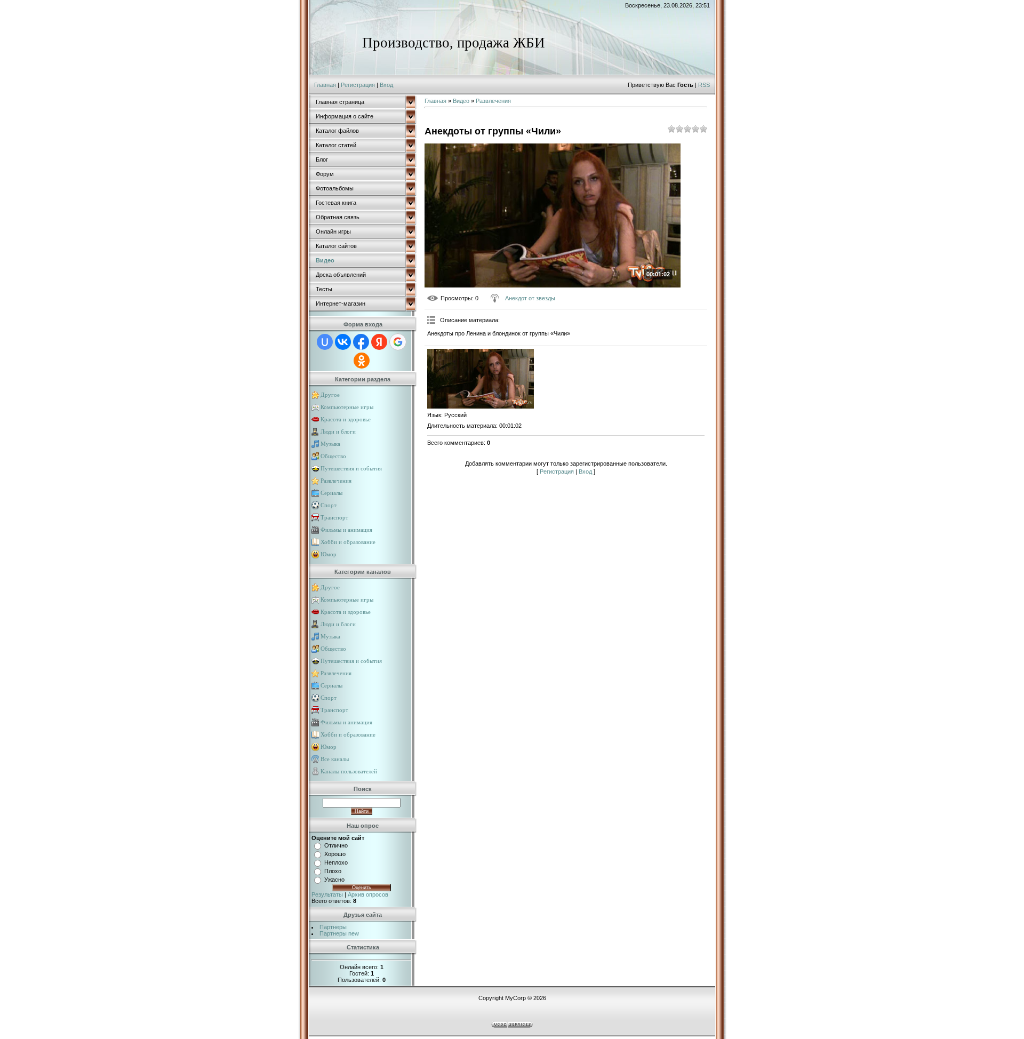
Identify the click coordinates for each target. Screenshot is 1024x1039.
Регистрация (358, 85)
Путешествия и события (351, 468)
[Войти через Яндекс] (379, 342)
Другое (330, 394)
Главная (325, 85)
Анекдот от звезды (530, 298)
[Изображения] (480, 379)
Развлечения (336, 480)
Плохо (332, 871)
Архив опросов (368, 894)
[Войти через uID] (325, 342)
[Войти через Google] (397, 341)
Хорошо (335, 854)
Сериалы (331, 493)
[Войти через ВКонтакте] (343, 342)
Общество (333, 456)
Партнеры (333, 927)
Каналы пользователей (349, 771)
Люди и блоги (338, 431)
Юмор (329, 554)
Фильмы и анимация (346, 529)
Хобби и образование (348, 542)
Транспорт (334, 517)
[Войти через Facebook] (361, 342)
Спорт (329, 505)
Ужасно (334, 879)
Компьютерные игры (347, 407)
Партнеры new (339, 933)
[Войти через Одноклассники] (362, 361)
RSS (704, 85)
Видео (461, 101)
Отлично (336, 845)
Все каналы (335, 759)
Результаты (327, 894)
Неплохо (336, 862)
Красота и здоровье (346, 419)
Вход (386, 85)
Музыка (330, 444)
